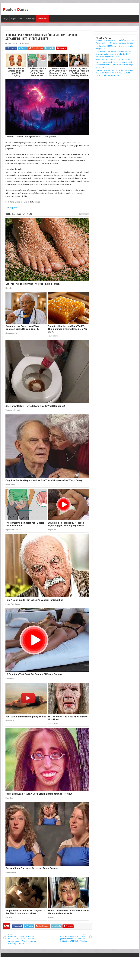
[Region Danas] (16, 9)
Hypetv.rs (14, 208)
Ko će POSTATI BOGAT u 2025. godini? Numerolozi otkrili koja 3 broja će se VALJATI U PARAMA (73, 938)
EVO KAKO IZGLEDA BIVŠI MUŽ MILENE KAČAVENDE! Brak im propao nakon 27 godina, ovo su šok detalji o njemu (22, 939)
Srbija (5, 19)
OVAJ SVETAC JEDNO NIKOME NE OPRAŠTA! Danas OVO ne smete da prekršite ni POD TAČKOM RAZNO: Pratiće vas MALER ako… (115, 72)
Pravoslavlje (30, 19)
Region (13, 19)
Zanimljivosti (43, 19)
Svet (21, 19)
